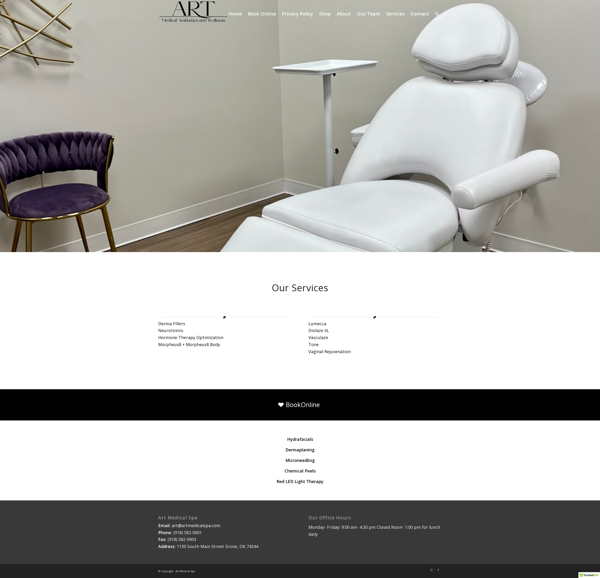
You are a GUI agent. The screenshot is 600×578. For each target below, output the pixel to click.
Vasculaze (318, 337)
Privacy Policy (297, 14)
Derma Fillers (171, 323)
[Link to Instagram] (431, 570)
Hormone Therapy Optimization (190, 337)
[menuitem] (437, 14)
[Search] (437, 14)
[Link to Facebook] (438, 570)
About (344, 14)
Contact (420, 14)
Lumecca (317, 323)
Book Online (262, 14)
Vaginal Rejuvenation (329, 351)
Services (395, 14)
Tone (313, 344)
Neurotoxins (170, 330)
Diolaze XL (318, 330)
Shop (325, 14)
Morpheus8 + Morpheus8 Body (189, 344)
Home (235, 14)
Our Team (368, 14)
